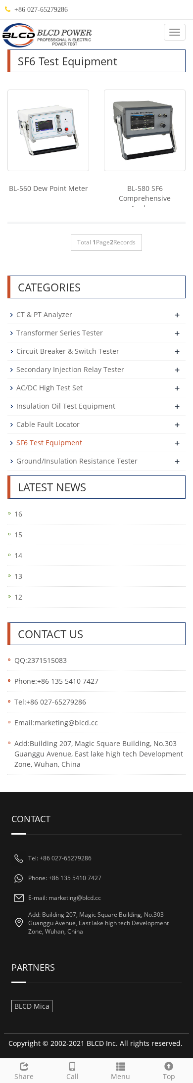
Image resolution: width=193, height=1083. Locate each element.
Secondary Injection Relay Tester (70, 369)
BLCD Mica (31, 1006)
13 (18, 576)
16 (18, 513)
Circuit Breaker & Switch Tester (67, 351)
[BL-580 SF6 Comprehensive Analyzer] (145, 130)
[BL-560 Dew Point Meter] (48, 130)
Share (24, 1076)
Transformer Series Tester (59, 332)
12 (18, 597)
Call (72, 1076)
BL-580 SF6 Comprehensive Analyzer (145, 198)
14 (18, 555)
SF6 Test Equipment (49, 442)
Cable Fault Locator (48, 424)
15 (18, 534)
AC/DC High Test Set (49, 387)
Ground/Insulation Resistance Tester (77, 461)
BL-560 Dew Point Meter (48, 188)
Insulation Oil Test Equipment (65, 406)
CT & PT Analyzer (44, 314)
